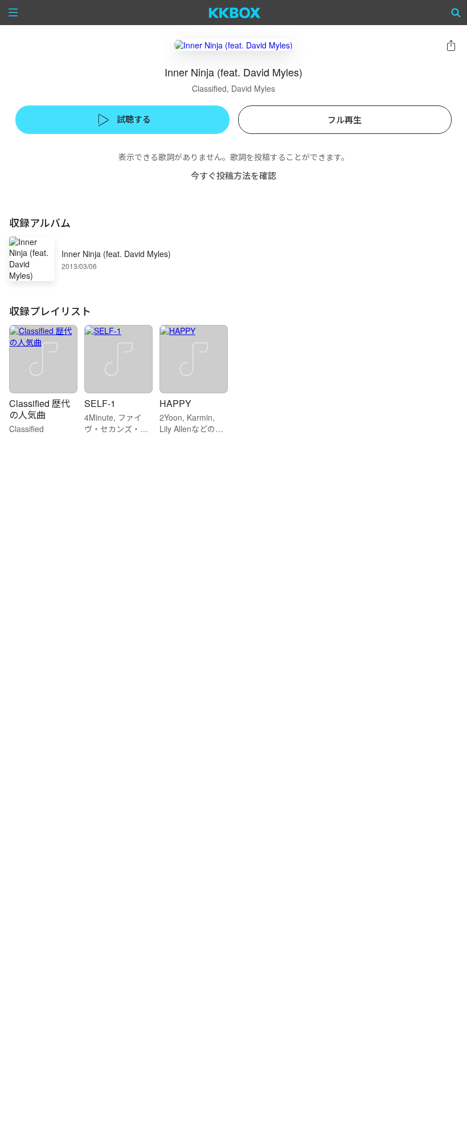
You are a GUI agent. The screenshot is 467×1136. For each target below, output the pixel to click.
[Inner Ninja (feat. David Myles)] (233, 45)
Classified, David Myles (233, 88)
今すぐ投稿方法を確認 (233, 175)
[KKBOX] (235, 12)
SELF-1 (100, 403)
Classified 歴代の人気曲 (39, 409)
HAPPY (175, 403)
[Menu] (13, 12)
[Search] (456, 12)
